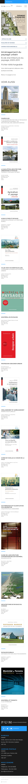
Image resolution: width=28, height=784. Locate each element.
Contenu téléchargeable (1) (9, 46)
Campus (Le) (14, 120)
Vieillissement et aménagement (12, 410)
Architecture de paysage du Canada (11, 605)
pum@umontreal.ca (7, 771)
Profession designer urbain (11, 363)
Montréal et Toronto (9, 701)
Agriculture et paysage (12, 220)
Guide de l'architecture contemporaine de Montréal (12, 556)
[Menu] (25, 6)
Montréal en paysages (9, 317)
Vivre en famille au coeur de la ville (12, 458)
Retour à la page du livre (8, 75)
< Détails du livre (6, 39)
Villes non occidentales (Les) (12, 269)
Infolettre (19, 6)
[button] (11, 5)
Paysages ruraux (13, 653)
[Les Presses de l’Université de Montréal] (5, 6)
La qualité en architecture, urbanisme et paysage (11, 170)
